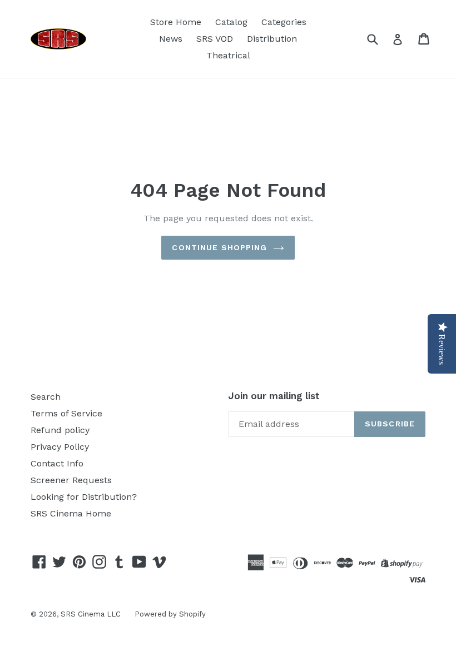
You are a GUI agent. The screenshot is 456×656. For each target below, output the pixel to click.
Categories (283, 22)
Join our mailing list (274, 395)
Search (46, 396)
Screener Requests (71, 480)
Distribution (272, 38)
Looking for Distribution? (84, 496)
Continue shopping (219, 247)
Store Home (175, 22)
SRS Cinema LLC (91, 614)
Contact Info (57, 463)
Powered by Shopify (170, 614)
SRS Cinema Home (71, 513)
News (170, 38)
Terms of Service (66, 413)
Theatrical (228, 55)
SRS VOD (214, 38)
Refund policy (60, 430)
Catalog (231, 22)
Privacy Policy (60, 446)
